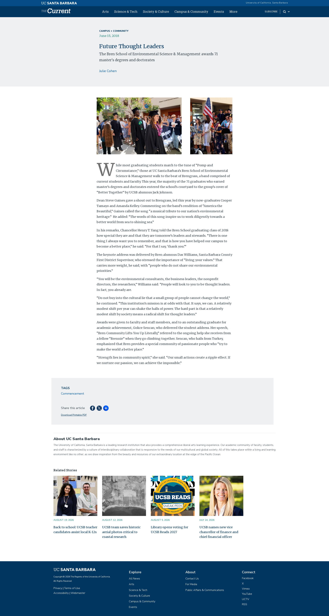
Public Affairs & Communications (204, 590)
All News (134, 578)
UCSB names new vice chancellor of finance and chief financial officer (218, 532)
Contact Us (192, 578)
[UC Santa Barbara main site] (59, 2)
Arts (105, 11)
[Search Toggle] (286, 12)
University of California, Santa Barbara (267, 2)
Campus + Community (113, 31)
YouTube (247, 594)
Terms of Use (72, 588)
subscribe (271, 11)
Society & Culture (156, 11)
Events (219, 11)
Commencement (72, 394)
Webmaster (78, 593)
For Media (191, 584)
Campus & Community (191, 11)
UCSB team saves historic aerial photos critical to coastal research (121, 532)
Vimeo (246, 589)
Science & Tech (125, 11)
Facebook (248, 578)
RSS (244, 604)
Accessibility (61, 593)
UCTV (245, 599)
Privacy (57, 588)
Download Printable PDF (74, 415)
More (233, 11)
